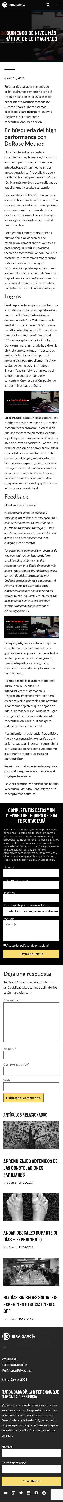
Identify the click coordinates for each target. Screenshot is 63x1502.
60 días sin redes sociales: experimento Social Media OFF (30, 1304)
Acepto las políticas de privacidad (27, 945)
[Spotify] (44, 1493)
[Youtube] (5, 1493)
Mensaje (9, 918)
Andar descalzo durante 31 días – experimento (30, 1236)
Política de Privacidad (17, 1370)
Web (7, 1080)
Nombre (9, 867)
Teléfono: (9, 892)
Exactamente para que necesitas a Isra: (28, 905)
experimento (13, 102)
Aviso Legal (10, 1359)
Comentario (12, 1000)
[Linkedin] (29, 1493)
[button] (48, 5)
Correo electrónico (16, 879)
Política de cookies (14, 1364)
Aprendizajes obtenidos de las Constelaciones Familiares (31, 1168)
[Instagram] (13, 1493)
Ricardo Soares (14, 107)
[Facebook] (36, 1493)
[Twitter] (21, 1493)
